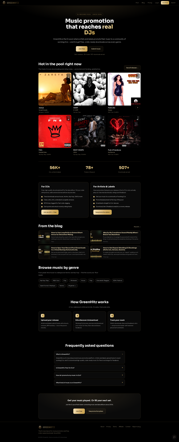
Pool (137, 3)
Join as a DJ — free (49, 212)
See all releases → (132, 68)
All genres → (72, 285)
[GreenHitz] (10, 2)
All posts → (137, 227)
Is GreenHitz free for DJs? (65, 368)
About (102, 426)
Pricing (150, 3)
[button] (68, 103)
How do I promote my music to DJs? (68, 375)
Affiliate (121, 426)
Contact (127, 426)
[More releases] (138, 107)
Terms (115, 426)
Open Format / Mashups (47, 285)
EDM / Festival (117, 280)
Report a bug (136, 426)
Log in (157, 3)
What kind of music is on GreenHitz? (69, 383)
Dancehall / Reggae (103, 280)
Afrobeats (74, 280)
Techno (62, 285)
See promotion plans (102, 212)
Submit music (96, 49)
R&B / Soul (56, 280)
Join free (165, 3)
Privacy (108, 426)
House (83, 280)
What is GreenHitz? (63, 354)
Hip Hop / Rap (44, 280)
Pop (65, 280)
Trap (91, 280)
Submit (173, 3)
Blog (143, 3)
